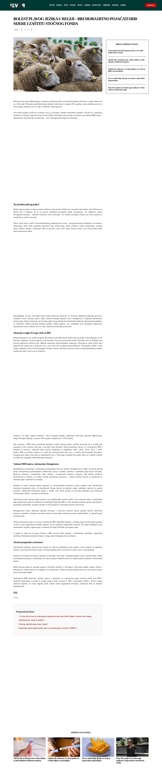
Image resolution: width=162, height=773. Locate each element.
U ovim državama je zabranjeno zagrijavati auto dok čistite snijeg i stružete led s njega (55, 616)
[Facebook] (122, 29)
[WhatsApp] (134, 29)
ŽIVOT (16, 30)
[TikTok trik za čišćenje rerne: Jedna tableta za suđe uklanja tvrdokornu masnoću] (29, 747)
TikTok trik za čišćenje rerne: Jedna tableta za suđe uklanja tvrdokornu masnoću (126, 61)
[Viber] (146, 29)
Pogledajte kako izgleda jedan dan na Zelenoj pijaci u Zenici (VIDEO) (47, 628)
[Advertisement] (58, 161)
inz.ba (15, 598)
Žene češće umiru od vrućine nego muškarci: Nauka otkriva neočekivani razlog (126, 89)
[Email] (140, 29)
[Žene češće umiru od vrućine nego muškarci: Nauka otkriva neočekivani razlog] (132, 747)
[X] (128, 29)
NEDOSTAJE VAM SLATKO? (31, 620)
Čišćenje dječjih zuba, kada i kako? (33, 624)
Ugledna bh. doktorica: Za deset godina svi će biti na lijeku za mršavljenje (63, 759)
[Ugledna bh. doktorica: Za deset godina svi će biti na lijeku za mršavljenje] (64, 747)
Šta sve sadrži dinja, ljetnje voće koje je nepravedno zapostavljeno (96, 759)
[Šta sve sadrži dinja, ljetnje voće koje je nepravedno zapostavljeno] (98, 747)
